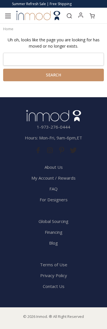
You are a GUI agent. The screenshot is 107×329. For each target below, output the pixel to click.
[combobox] (53, 59)
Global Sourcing (53, 221)
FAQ (53, 189)
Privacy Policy (53, 275)
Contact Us (53, 286)
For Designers (54, 199)
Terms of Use (53, 264)
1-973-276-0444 (53, 127)
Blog (53, 243)
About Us (54, 167)
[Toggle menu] (8, 15)
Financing (53, 232)
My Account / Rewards (53, 178)
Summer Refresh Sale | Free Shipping (42, 3)
